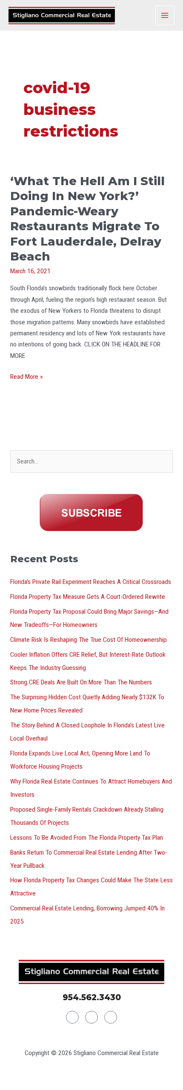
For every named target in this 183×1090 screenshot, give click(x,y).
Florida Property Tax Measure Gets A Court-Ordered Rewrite (87, 597)
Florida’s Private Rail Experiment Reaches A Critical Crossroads (90, 582)
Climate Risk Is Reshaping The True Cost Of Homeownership (88, 640)
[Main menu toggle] (164, 15)
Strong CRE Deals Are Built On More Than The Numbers (81, 682)
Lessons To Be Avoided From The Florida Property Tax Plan (86, 837)
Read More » (26, 376)
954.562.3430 (92, 997)
